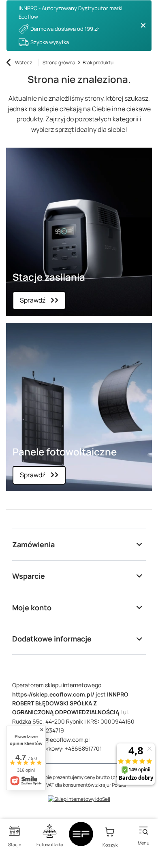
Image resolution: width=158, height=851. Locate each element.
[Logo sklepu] (81, 834)
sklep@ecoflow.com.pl (60, 739)
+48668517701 (83, 748)
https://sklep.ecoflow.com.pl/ (53, 694)
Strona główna (59, 62)
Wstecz (23, 62)
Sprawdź (32, 300)
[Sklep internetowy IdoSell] (79, 799)
